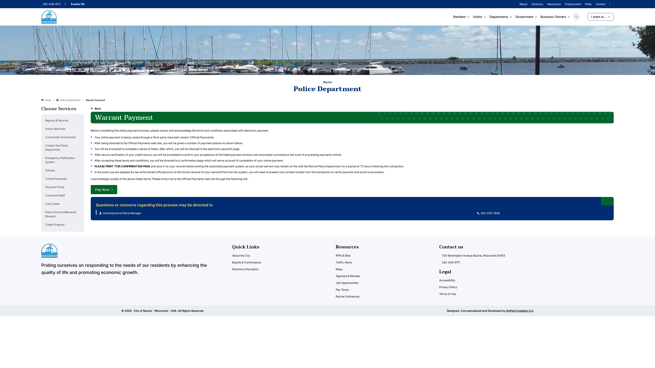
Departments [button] (499, 17)
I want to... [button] (598, 17)
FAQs (588, 4)
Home (48, 100)
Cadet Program (54, 224)
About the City (241, 255)
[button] (96, 108)
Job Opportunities (347, 283)
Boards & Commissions (246, 262)
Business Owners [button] (553, 17)
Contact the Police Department (56, 147)
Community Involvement (60, 137)
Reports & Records (56, 120)
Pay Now (102, 190)
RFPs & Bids (343, 255)
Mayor (524, 4)
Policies (50, 170)
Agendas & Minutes (348, 276)
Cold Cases (52, 203)
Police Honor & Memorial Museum (60, 214)
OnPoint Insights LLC (520, 310)
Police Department (70, 100)
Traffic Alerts (344, 262)
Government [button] (524, 17)
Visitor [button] (477, 17)
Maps (339, 269)
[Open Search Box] (576, 16)
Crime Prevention (56, 178)
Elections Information (245, 269)
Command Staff (55, 195)
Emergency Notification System (60, 160)
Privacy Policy (448, 287)
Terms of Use (447, 294)
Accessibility (447, 280)
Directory (537, 4)
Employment (573, 4)
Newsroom (554, 4)
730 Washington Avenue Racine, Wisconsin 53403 (473, 255)
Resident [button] (459, 17)
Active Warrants (55, 129)
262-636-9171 (52, 4)
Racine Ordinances (347, 296)
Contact (601, 4)
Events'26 (77, 4)
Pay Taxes (342, 289)
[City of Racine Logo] (49, 17)
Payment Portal (54, 187)
